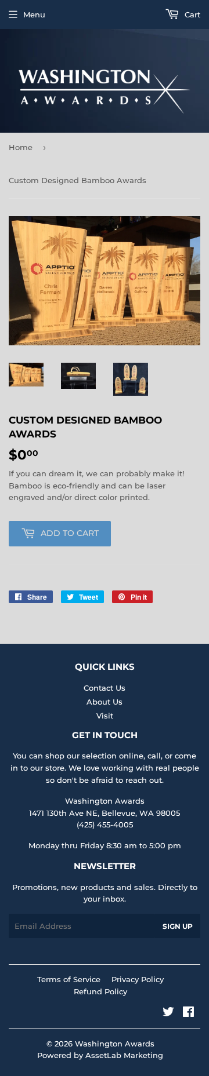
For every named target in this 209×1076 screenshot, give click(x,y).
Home (21, 147)
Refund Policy (100, 991)
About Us (104, 701)
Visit (104, 715)
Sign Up (178, 926)
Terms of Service (68, 979)
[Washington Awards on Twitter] (168, 1013)
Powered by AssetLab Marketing (100, 1055)
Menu (34, 14)
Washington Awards (114, 1043)
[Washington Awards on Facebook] (188, 1013)
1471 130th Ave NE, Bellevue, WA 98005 (104, 813)
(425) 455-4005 (105, 824)
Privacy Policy (137, 979)
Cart (191, 14)
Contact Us (104, 687)
